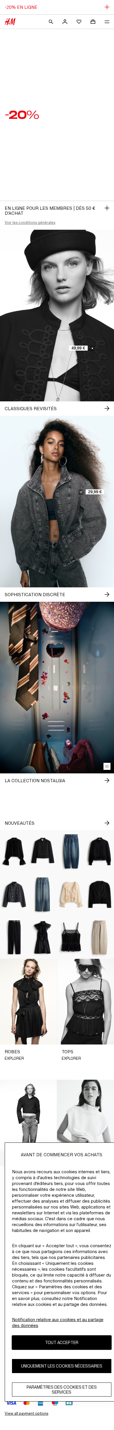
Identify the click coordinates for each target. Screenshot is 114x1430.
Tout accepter (61, 1342)
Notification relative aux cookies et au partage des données (57, 1322)
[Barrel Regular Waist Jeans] (71, 851)
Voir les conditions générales (30, 222)
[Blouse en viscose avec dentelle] (14, 851)
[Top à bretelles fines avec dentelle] (71, 937)
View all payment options (26, 1413)
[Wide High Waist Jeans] (43, 894)
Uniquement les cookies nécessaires (61, 1365)
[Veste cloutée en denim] (14, 894)
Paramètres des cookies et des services (62, 1389)
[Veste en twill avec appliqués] (43, 851)
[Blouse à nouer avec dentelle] (71, 894)
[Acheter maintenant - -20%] (107, 208)
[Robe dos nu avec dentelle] (43, 937)
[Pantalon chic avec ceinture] (14, 937)
